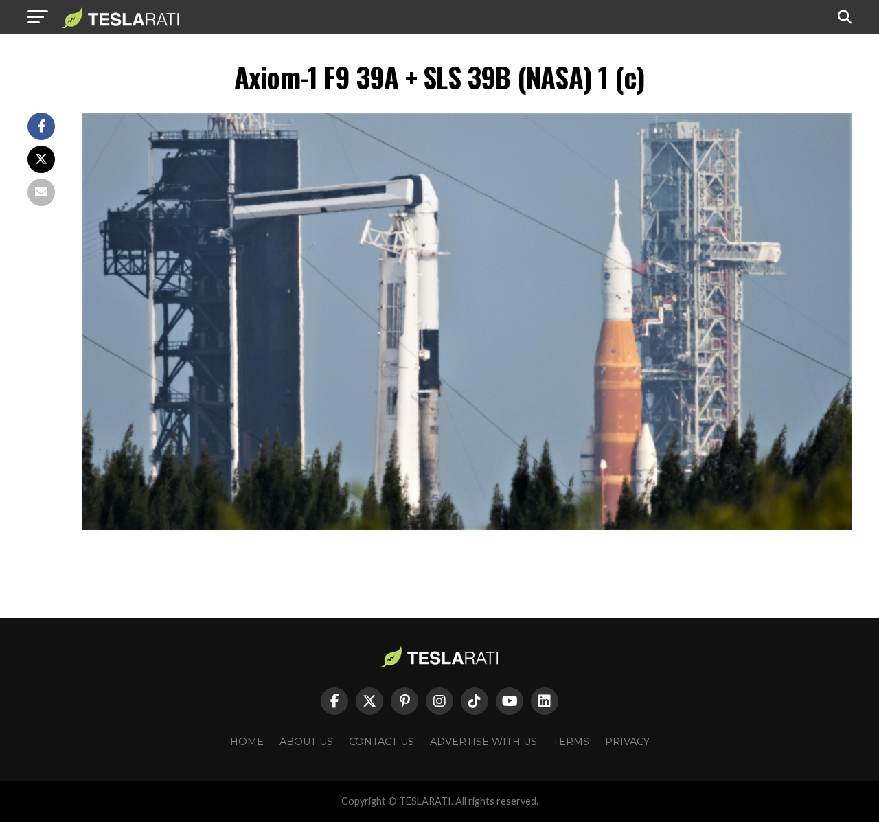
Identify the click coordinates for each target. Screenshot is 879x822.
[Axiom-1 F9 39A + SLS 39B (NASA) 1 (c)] (467, 526)
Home (247, 741)
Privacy (627, 741)
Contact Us (381, 741)
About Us (306, 741)
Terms (571, 741)
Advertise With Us (483, 741)
